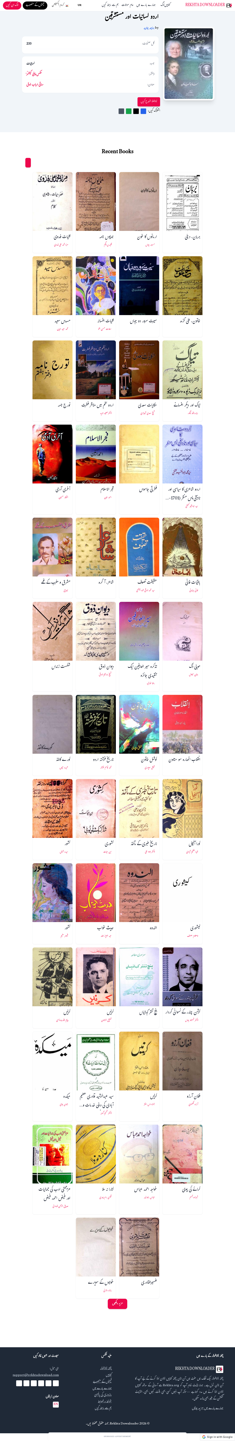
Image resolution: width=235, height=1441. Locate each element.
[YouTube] (41, 1383)
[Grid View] (28, 162)
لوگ (162, 5)
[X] (48, 1383)
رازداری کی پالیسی (103, 1395)
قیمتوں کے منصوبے (102, 1382)
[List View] (21, 162)
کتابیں (167, 5)
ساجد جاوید (149, 28)
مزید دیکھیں (117, 1304)
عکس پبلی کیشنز (34, 74)
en (56, 1404)
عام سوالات (127, 5)
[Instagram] (33, 1383)
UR (79, 5)
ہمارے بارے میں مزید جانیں (207, 1408)
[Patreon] (19, 1383)
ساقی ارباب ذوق (35, 85)
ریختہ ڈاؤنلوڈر (106, 1368)
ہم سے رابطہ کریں (110, 5)
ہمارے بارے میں (146, 5)
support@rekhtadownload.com (36, 1375)
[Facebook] (56, 1383)
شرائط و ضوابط (105, 1401)
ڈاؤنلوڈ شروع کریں (149, 102)
